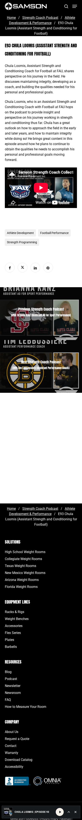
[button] (74, 6)
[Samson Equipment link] (25, 6)
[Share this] (10, 267)
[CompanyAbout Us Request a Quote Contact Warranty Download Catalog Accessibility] (18, 783)
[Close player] (75, 812)
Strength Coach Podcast (40, 18)
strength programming (22, 242)
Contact (10, 746)
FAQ (8, 700)
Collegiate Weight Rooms (23, 559)
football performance (54, 233)
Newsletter (12, 686)
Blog (8, 672)
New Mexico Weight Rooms (25, 573)
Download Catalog (18, 760)
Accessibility (14, 767)
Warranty (11, 753)
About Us (11, 732)
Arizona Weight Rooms (22, 580)
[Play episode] (60, 812)
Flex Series (13, 633)
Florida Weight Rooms (21, 587)
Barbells (11, 647)
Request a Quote (17, 739)
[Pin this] (48, 267)
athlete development (20, 233)
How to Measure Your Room (25, 707)
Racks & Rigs (14, 612)
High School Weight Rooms (25, 552)
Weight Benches (17, 619)
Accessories (13, 626)
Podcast (11, 679)
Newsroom (13, 693)
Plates (9, 640)
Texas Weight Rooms (20, 566)
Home (11, 18)
